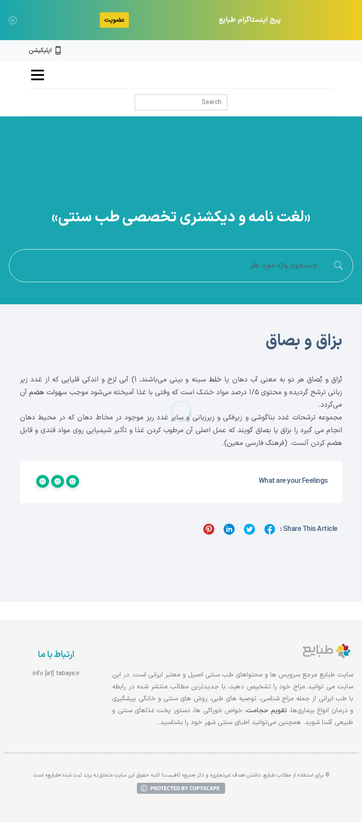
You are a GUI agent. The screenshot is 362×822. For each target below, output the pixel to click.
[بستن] (13, 20)
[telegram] (299, 51)
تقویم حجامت (266, 711)
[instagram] (314, 51)
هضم (36, 392)
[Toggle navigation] (37, 74)
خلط (215, 379)
